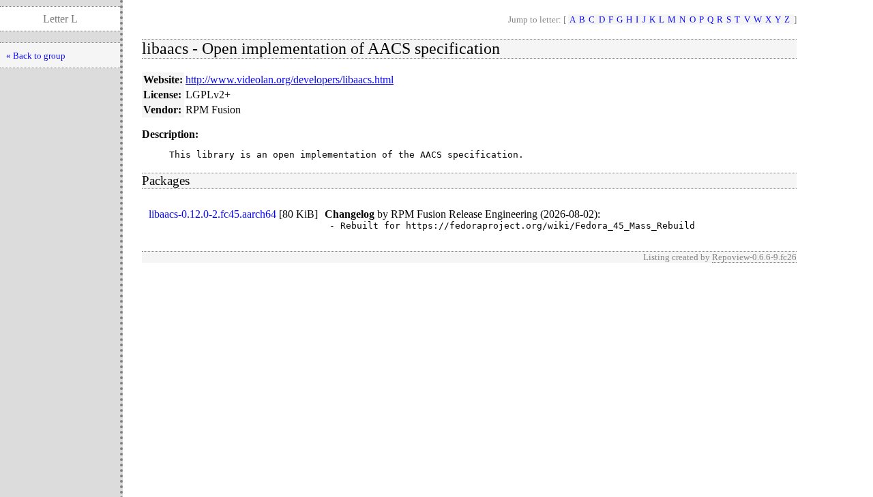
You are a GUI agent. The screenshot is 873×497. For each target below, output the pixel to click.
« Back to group (35, 56)
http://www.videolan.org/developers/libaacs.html (290, 79)
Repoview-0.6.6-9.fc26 (754, 257)
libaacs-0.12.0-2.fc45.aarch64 (212, 214)
